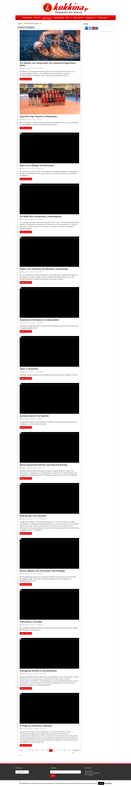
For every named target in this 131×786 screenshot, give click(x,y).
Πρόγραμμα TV (90, 18)
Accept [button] (101, 783)
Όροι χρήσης (89, 775)
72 (58, 750)
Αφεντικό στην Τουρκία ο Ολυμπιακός (38, 116)
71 (54, 750)
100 (73, 753)
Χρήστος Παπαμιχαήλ (27, 519)
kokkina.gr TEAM (25, 68)
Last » (21, 755)
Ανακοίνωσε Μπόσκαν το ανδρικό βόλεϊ (39, 320)
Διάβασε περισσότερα (26, 79)
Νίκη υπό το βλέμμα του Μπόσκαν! (37, 165)
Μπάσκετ (37, 18)
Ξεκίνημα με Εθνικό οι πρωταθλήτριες (38, 671)
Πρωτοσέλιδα (78, 18)
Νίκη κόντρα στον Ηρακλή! (33, 516)
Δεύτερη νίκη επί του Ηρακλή (34, 416)
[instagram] (96, 28)
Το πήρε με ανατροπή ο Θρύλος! (36, 726)
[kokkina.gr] (65, 7)
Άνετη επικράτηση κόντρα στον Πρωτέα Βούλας (43, 465)
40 (29, 750)
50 (33, 750)
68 (43, 750)
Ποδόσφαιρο (27, 18)
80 (65, 750)
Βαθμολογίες (103, 18)
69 (47, 750)
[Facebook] (86, 28)
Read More (108, 783)
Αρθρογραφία (59, 18)
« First (21, 750)
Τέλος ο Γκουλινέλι (29, 369)
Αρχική (19, 17)
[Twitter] (89, 28)
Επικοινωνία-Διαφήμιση (92, 773)
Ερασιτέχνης (47, 18)
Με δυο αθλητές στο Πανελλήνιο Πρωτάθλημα (42, 571)
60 (36, 750)
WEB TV (69, 18)
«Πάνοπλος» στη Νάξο (31, 622)
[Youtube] (93, 28)
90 (69, 750)
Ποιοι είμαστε (89, 771)
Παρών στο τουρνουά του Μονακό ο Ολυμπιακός (44, 269)
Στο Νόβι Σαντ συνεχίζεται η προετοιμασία (41, 216)
